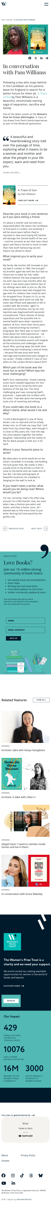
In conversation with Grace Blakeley (21, 894)
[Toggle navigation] (45, 4)
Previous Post (16, 528)
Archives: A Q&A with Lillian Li (18, 797)
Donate (11, 1001)
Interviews (9, 20)
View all (41, 700)
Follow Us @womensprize (16, 1115)
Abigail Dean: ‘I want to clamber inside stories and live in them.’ (23, 845)
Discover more (12, 986)
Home (3, 20)
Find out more (26, 200)
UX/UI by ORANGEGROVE (19, 1199)
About (4, 1155)
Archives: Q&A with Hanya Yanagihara (23, 750)
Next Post (36, 528)
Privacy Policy (28, 1155)
